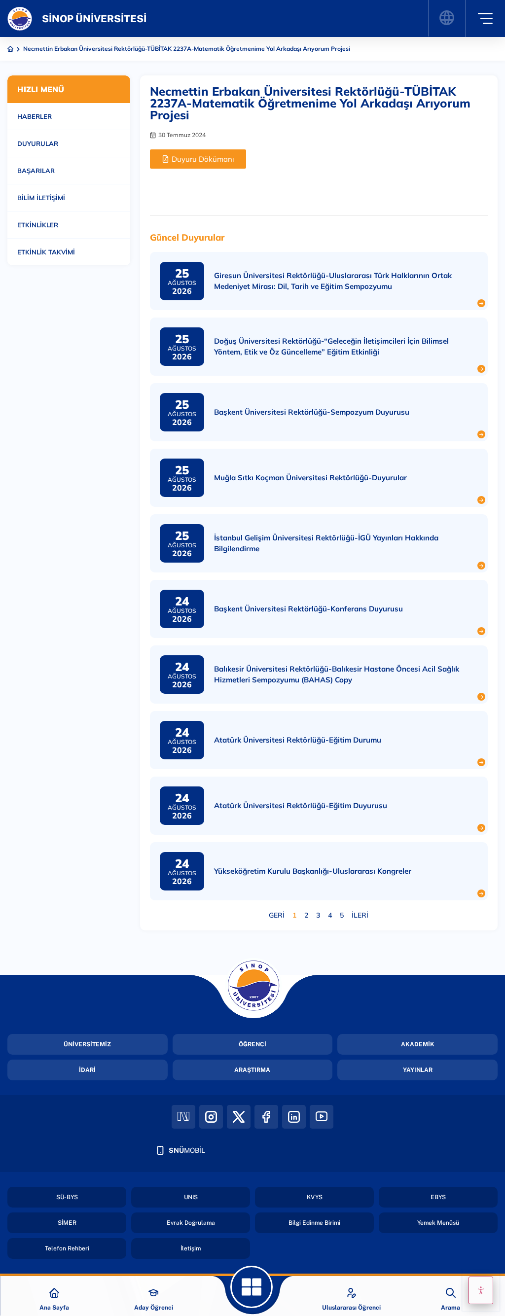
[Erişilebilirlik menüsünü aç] (481, 1290)
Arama (450, 1307)
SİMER (67, 1222)
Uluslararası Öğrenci (351, 1307)
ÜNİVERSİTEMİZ (87, 1044)
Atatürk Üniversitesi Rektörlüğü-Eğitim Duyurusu (300, 805)
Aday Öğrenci (153, 1307)
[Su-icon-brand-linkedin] (294, 1117)
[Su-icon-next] (183, 1117)
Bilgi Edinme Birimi (314, 1222)
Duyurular (37, 143)
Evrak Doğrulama (191, 1222)
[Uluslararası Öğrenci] (352, 1293)
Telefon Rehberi (67, 1248)
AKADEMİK (417, 1044)
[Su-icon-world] (446, 18)
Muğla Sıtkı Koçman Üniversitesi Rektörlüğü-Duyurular (310, 477)
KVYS (315, 1197)
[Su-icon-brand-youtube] (321, 1117)
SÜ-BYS (67, 1197)
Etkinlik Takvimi (46, 252)
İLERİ (360, 915)
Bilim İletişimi (41, 198)
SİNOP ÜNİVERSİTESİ (94, 19)
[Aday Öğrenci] (153, 1293)
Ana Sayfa (54, 1307)
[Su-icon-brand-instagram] (211, 1117)
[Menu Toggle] (485, 18)
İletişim (190, 1248)
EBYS (438, 1197)
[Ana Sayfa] (54, 1293)
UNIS (191, 1197)
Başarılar (36, 171)
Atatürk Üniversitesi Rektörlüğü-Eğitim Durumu (297, 740)
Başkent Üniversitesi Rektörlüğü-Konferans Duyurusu (308, 608)
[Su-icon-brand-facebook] (266, 1117)
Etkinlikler (37, 225)
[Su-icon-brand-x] (239, 1117)
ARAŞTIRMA (252, 1070)
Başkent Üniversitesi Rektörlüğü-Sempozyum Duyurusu (311, 412)
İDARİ (87, 1070)
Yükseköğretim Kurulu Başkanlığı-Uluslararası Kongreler (312, 871)
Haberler (34, 116)
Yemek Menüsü (438, 1222)
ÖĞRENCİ (252, 1044)
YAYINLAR (418, 1070)
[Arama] (451, 1293)
